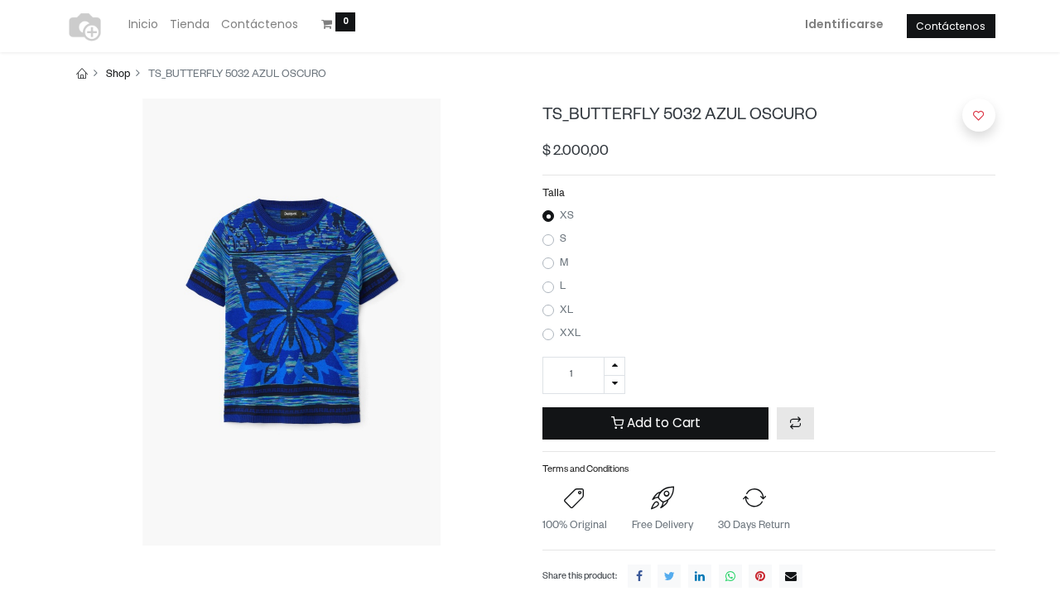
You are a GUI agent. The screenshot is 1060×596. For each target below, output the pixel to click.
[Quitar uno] (614, 384)
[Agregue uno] (614, 366)
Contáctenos (950, 26)
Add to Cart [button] (662, 422)
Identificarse (844, 24)
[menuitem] (143, 25)
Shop (118, 75)
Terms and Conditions (585, 470)
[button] (795, 423)
